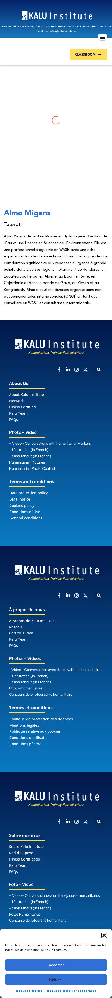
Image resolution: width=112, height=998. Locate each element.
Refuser (56, 979)
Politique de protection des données (70, 991)
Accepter (56, 965)
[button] (104, 935)
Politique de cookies (28, 991)
